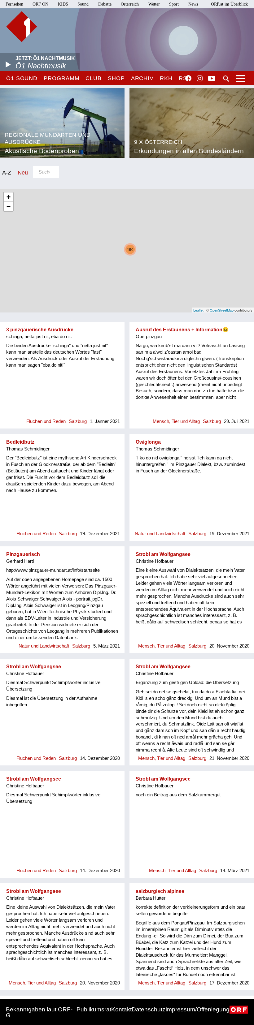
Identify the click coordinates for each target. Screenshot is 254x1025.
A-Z (6, 172)
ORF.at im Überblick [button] (229, 4)
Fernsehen (14, 4)
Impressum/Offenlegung (197, 1009)
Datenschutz (148, 1009)
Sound (83, 4)
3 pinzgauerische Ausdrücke (39, 329)
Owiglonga (148, 442)
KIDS (63, 4)
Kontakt (121, 1009)
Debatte (105, 4)
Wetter (154, 4)
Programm (61, 78)
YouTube (211, 79)
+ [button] (9, 197)
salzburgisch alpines (160, 891)
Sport (174, 4)
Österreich (130, 4)
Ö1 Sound (21, 78)
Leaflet (198, 310)
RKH (166, 78)
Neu (23, 172)
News (193, 4)
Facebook (188, 78)
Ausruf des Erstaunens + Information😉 (182, 329)
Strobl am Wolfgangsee (163, 554)
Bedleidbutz (20, 442)
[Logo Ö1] (21, 26)
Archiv (142, 78)
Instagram (200, 78)
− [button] (9, 206)
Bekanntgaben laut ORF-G (39, 1012)
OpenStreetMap (222, 310)
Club (93, 78)
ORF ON (40, 4)
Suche (226, 78)
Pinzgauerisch (23, 554)
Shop (116, 78)
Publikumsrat (94, 1009)
